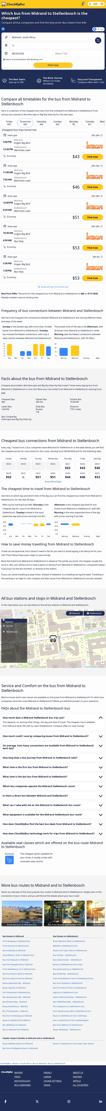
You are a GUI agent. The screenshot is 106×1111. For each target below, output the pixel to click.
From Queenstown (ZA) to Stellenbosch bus (72, 1011)
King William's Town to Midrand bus (18, 955)
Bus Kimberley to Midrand (14, 950)
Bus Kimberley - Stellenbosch (65, 974)
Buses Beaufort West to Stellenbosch (69, 941)
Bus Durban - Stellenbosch (64, 955)
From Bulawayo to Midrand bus (16, 941)
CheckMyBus (5, 1063)
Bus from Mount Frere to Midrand (17, 978)
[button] (53, 638)
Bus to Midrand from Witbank (16, 1029)
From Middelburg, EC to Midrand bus (19, 969)
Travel (47, 1085)
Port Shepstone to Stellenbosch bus (68, 1006)
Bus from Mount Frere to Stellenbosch (69, 988)
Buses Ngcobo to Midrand (14, 988)
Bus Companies (22, 1085)
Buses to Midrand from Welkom (17, 1020)
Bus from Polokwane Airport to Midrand (20, 1048)
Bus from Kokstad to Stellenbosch (68, 983)
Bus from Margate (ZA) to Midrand (18, 964)
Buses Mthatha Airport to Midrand (18, 1043)
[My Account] (82, 4)
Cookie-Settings (53, 1081)
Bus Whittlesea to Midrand (14, 1025)
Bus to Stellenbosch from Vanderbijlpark (71, 1020)
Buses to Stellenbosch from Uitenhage (70, 1016)
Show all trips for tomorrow (54, 286)
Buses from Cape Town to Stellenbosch (70, 950)
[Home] (12, 4)
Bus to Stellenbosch (56, 1063)
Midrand (76, 613)
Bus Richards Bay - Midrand (15, 1002)
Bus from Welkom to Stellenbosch (68, 1025)
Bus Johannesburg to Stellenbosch (68, 969)
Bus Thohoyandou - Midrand (15, 1011)
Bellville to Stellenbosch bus (65, 946)
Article (77, 1081)
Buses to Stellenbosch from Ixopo (68, 964)
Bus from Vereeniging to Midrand (17, 1016)
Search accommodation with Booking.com (24, 59)
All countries (80, 1085)
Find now (92, 156)
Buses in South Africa (22, 1063)
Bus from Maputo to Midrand (15, 960)
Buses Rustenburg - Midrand (15, 1006)
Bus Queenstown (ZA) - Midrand (16, 997)
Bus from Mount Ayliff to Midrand (17, 974)
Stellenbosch (95, 613)
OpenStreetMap (91, 667)
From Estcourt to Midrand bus (16, 946)
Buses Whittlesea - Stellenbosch (67, 1029)
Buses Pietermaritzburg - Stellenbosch (70, 997)
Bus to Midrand (39, 1063)
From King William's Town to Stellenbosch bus (73, 978)
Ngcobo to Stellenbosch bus (65, 992)
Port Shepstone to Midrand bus (16, 992)
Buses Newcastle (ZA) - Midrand (16, 983)
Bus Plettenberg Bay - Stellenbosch (68, 1002)
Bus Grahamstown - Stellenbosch (67, 960)
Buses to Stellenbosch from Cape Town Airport (73, 1043)
